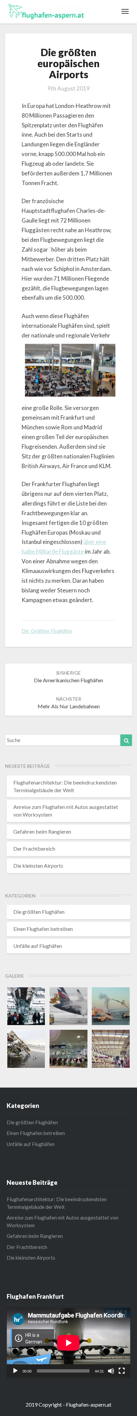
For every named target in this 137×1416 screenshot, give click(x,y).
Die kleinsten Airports (38, 865)
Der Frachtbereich (34, 848)
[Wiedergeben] (15, 1371)
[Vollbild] (121, 1371)
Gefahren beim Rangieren (42, 831)
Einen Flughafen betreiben (43, 929)
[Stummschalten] (111, 1371)
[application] (68, 1343)
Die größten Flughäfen (47, 630)
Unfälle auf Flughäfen (37, 946)
